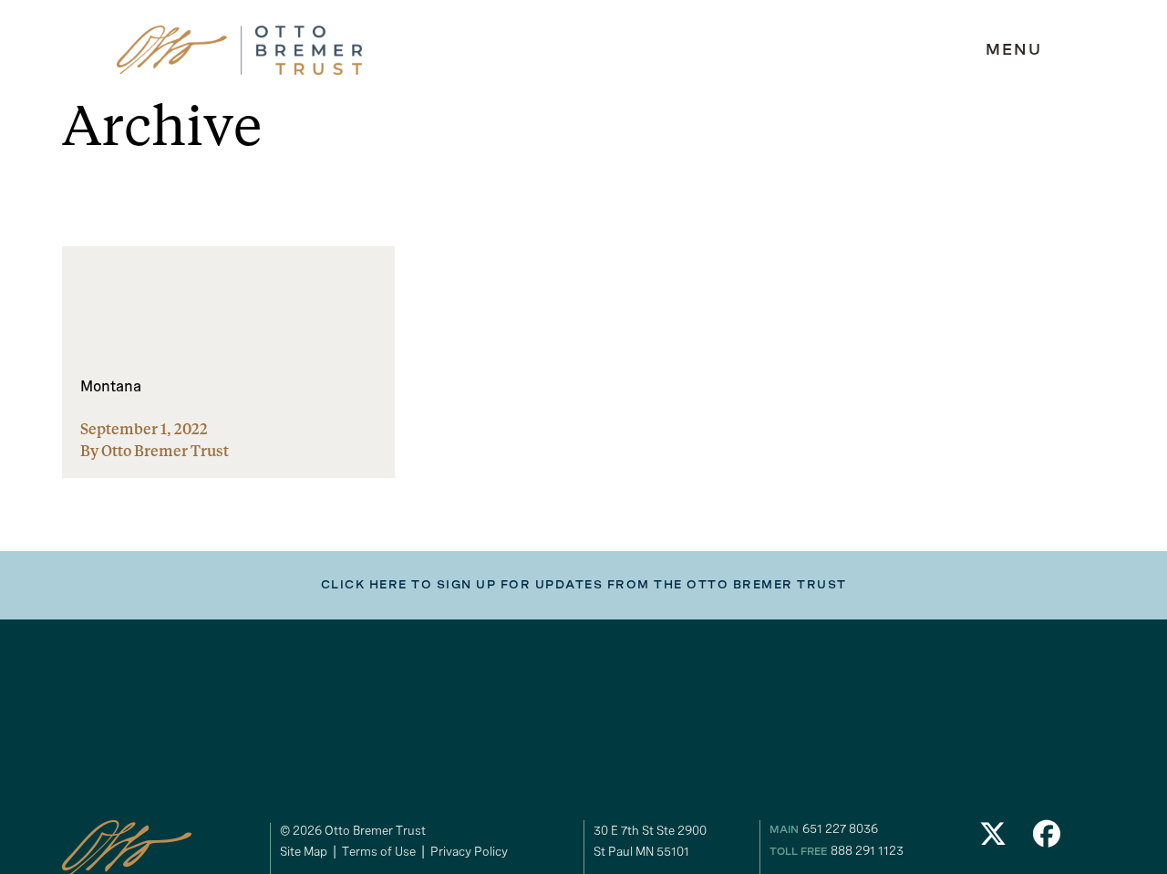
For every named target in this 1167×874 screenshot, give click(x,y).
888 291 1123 (867, 850)
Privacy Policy (469, 851)
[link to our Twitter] (993, 839)
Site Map (303, 851)
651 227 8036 (840, 828)
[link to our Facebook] (1047, 839)
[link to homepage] (240, 51)
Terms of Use (379, 851)
